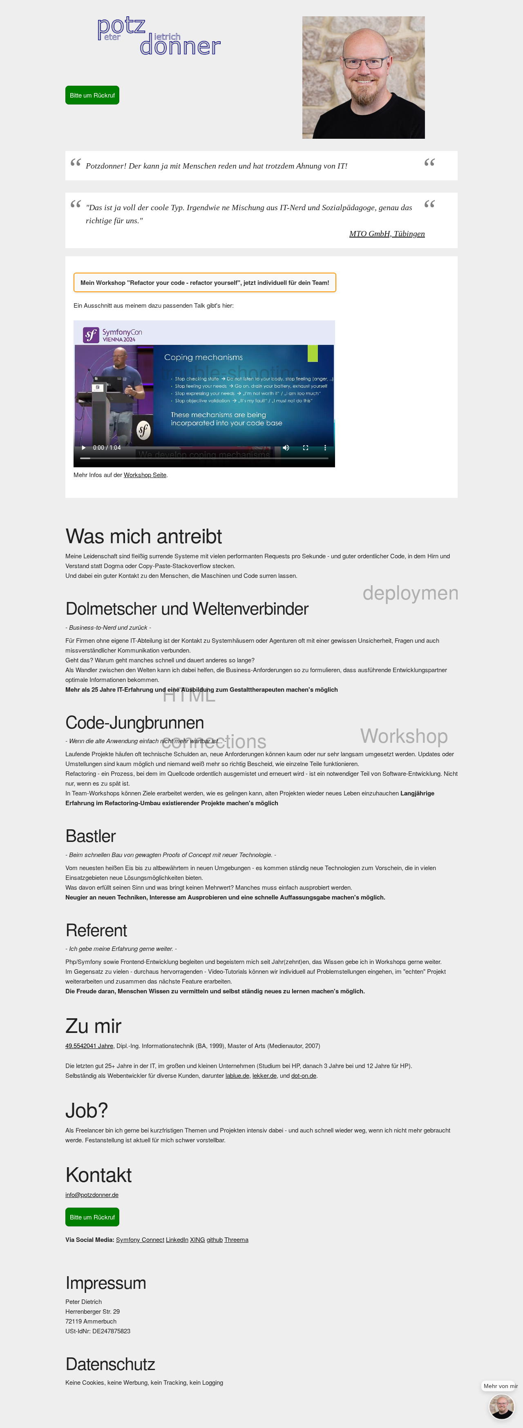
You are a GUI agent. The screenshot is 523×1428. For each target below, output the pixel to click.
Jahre (89, 1045)
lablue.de (237, 1075)
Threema (236, 1239)
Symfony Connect (140, 1239)
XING (197, 1239)
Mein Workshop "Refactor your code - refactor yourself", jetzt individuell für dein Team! (204, 282)
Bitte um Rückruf (92, 95)
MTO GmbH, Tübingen (387, 233)
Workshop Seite (145, 474)
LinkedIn (177, 1239)
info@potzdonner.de (91, 1194)
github (215, 1239)
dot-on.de (303, 1075)
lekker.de (265, 1075)
